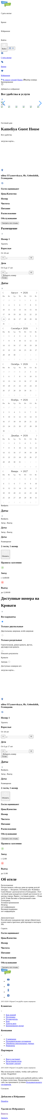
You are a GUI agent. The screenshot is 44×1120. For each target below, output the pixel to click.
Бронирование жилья (15, 1026)
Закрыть (4, 1118)
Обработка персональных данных (20, 1043)
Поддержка (10, 1017)
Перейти (4, 1101)
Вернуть (4, 1114)
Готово (4, 278)
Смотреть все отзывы (10, 223)
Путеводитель (12, 1019)
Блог (8, 1021)
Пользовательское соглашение (18, 1041)
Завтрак (4, 662)
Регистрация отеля (13, 1061)
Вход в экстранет (13, 1059)
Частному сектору (13, 1063)
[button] (4, 103)
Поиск (20, 80)
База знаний (11, 1015)
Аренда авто (11, 1024)
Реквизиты (10, 1046)
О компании (11, 1039)
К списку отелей (10, 80)
